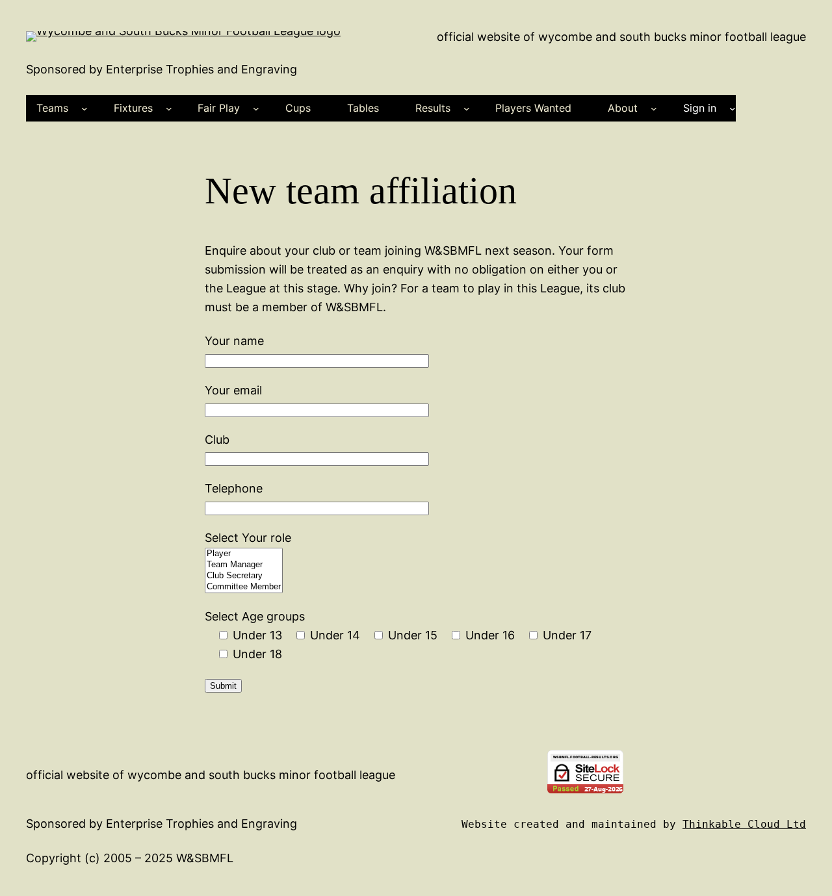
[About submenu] (654, 108)
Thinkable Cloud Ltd (744, 824)
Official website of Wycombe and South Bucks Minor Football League (621, 37)
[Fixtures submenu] (169, 108)
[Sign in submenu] (732, 108)
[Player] (243, 553)
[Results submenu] (466, 108)
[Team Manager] (243, 564)
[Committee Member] (243, 587)
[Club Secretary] (243, 576)
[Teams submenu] (84, 108)
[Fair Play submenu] (256, 108)
